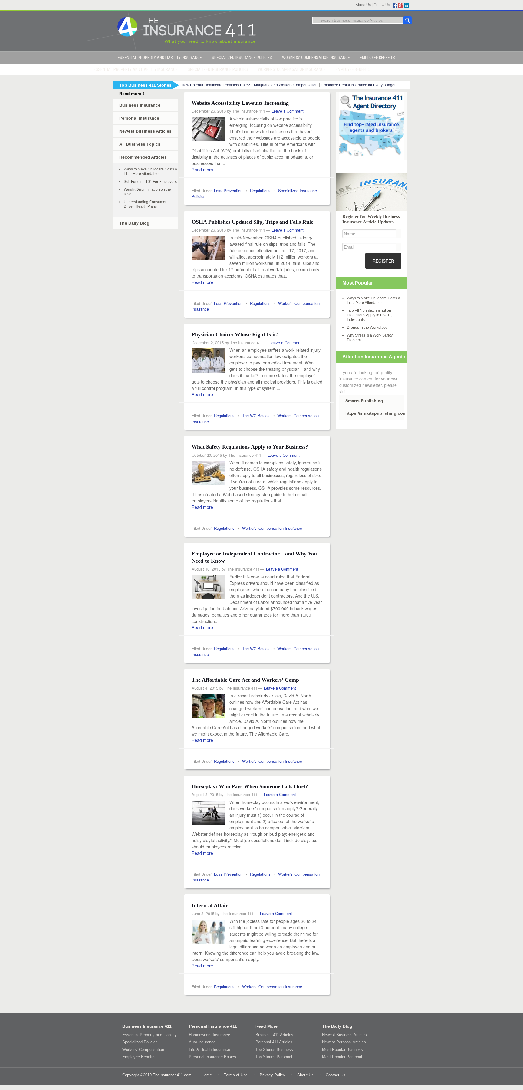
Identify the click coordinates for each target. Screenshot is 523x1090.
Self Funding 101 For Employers (150, 181)
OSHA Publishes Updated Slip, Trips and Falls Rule (252, 222)
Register (383, 261)
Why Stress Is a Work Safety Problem (370, 337)
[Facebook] (395, 5)
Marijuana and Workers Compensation (285, 85)
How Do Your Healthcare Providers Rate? (216, 85)
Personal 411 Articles (273, 1042)
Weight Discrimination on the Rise (147, 191)
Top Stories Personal (273, 1057)
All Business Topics (139, 144)
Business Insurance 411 (147, 1026)
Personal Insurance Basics (212, 1057)
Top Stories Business (274, 1049)
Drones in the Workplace (367, 327)
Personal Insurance (139, 118)
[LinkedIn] (406, 5)
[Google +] (400, 5)
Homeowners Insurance (209, 1034)
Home (207, 1075)
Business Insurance (139, 105)
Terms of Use (236, 1075)
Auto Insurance (202, 1042)
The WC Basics (256, 415)
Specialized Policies (140, 1042)
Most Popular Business (342, 1049)
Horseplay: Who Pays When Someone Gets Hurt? (250, 786)
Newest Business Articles (145, 131)
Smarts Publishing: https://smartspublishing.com (374, 407)
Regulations (260, 190)
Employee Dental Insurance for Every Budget (358, 85)
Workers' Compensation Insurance (272, 528)
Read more (202, 169)
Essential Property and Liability (149, 1034)
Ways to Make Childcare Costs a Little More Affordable (150, 171)
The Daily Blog (134, 223)
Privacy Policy (272, 1075)
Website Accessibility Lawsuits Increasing (240, 103)
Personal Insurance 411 (213, 1026)
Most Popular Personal (342, 1057)
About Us (363, 5)
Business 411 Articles (274, 1034)
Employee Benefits (139, 1057)
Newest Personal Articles (344, 1042)
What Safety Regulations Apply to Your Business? (250, 447)
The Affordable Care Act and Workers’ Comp (245, 680)
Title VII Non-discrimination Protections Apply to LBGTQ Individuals (369, 315)
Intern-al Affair (210, 905)
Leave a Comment (287, 111)
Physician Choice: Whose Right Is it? (235, 334)
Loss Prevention (228, 190)
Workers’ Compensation (143, 1049)
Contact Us (335, 1075)
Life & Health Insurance (209, 1049)
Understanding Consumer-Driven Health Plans (146, 204)
